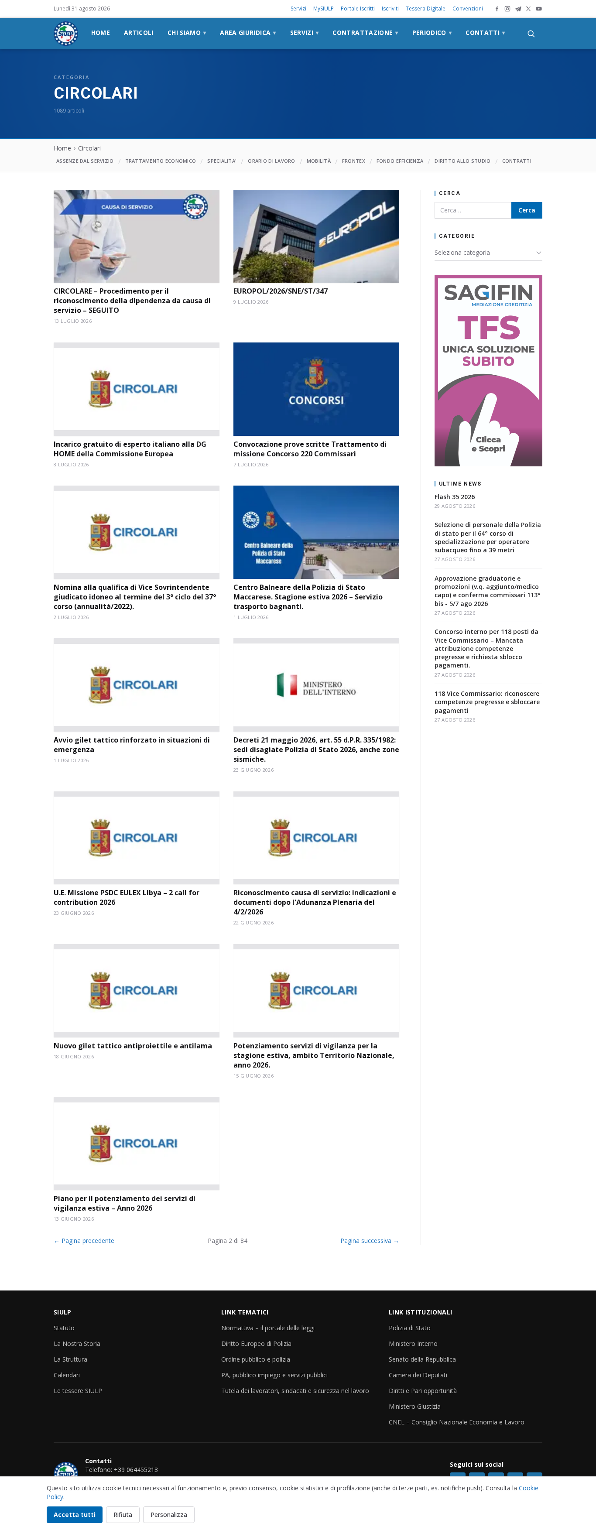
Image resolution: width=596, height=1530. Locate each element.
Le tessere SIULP (78, 1390)
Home (100, 32)
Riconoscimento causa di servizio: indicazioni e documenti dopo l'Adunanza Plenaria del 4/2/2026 (314, 902)
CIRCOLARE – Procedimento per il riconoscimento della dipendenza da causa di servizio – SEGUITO (132, 300)
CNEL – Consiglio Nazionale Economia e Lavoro (456, 1422)
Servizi (298, 8)
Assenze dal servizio (85, 160)
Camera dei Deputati (418, 1375)
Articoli (139, 32)
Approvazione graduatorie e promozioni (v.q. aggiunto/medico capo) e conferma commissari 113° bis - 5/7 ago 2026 (488, 591)
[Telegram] (517, 8)
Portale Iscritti (358, 8)
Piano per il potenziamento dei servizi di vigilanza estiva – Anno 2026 (124, 1203)
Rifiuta (122, 1514)
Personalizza (169, 1514)
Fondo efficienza (400, 160)
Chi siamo (187, 32)
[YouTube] (538, 8)
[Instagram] (507, 8)
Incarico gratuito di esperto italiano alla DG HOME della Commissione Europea (130, 449)
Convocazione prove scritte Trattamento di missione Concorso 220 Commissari (310, 449)
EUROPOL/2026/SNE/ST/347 (280, 291)
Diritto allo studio (462, 160)
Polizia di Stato (410, 1328)
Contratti (516, 160)
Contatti (485, 32)
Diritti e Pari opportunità (423, 1390)
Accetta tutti (75, 1514)
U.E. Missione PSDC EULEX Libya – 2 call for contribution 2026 (126, 897)
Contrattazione (365, 32)
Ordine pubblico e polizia (255, 1359)
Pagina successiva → (369, 1240)
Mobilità (319, 160)
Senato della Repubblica (422, 1359)
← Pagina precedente (84, 1240)
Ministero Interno (413, 1343)
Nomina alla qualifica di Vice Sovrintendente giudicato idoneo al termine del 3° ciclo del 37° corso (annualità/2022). (135, 596)
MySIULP (323, 8)
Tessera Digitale (425, 8)
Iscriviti (390, 8)
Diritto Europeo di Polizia (256, 1343)
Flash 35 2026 (455, 497)
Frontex (353, 160)
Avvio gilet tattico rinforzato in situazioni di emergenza (132, 744)
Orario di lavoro (271, 160)
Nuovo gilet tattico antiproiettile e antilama (133, 1046)
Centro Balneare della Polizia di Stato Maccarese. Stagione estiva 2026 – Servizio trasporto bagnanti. (308, 596)
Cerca (526, 210)
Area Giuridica (248, 32)
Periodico (432, 32)
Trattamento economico (160, 160)
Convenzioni (467, 8)
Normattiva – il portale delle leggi (268, 1328)
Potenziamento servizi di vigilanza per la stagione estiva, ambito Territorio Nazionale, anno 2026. (313, 1055)
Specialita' (221, 160)
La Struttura (70, 1359)
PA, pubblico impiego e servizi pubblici (274, 1375)
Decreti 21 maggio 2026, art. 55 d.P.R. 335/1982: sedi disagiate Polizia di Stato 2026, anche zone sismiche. (316, 749)
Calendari (67, 1375)
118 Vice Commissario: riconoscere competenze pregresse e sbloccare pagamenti (487, 702)
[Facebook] (496, 8)
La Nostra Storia (77, 1343)
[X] (528, 8)
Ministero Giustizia (415, 1406)
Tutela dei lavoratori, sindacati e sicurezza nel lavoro (295, 1390)
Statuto (64, 1328)
